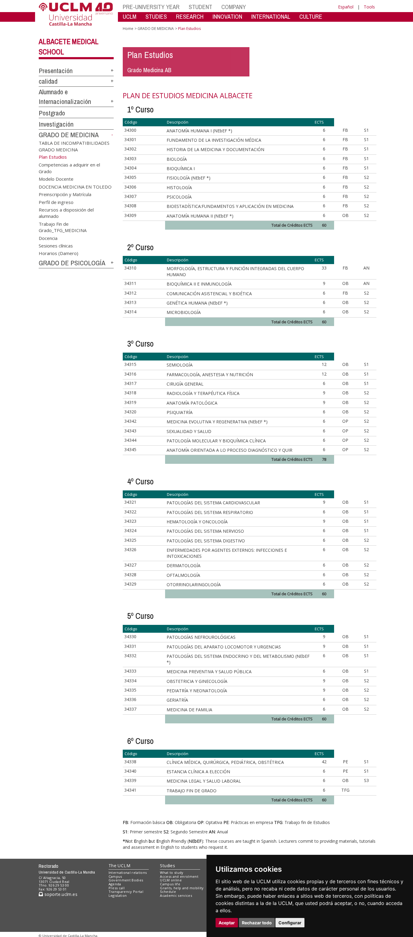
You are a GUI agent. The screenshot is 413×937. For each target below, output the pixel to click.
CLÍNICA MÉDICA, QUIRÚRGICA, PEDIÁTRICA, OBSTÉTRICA (225, 762)
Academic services (176, 895)
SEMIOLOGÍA (180, 365)
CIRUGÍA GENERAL (185, 384)
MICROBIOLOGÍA (184, 312)
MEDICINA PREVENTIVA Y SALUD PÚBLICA (209, 671)
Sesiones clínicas (56, 246)
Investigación (56, 124)
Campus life (170, 884)
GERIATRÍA (177, 700)
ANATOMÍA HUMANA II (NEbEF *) (200, 216)
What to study (171, 872)
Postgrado (52, 113)
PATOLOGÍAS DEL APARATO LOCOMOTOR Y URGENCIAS (224, 647)
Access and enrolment (179, 876)
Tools (369, 7)
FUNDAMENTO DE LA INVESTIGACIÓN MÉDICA (214, 140)
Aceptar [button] (227, 922)
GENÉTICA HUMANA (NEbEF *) (197, 303)
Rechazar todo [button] (257, 922)
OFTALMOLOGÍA (183, 575)
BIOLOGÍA (177, 159)
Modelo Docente (56, 179)
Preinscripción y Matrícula (65, 194)
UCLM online (171, 880)
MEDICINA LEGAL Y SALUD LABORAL (204, 781)
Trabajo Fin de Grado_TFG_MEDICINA (62, 227)
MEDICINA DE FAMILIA (189, 709)
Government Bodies (126, 880)
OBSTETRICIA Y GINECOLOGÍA (197, 681)
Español (345, 7)
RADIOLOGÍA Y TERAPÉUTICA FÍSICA (203, 393)
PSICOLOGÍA (179, 197)
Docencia (48, 238)
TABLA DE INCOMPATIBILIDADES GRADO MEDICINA (74, 146)
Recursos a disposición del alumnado (66, 212)
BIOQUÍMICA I (181, 168)
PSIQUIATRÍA (180, 412)
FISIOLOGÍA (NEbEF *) (188, 178)
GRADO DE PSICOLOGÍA (72, 262)
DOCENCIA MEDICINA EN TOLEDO (75, 186)
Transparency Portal (126, 891)
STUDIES (156, 16)
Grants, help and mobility (181, 888)
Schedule (168, 891)
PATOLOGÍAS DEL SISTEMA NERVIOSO (205, 531)
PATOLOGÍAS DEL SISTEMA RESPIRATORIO (210, 512)
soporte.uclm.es (60, 894)
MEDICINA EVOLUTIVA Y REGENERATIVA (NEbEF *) (217, 422)
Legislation (118, 895)
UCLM (129, 16)
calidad (48, 81)
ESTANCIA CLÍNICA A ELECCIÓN (198, 771)
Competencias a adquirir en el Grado (69, 168)
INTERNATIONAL (270, 16)
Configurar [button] (289, 922)
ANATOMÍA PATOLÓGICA (192, 403)
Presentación (56, 70)
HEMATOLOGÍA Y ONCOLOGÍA (197, 522)
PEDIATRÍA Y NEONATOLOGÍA (197, 690)
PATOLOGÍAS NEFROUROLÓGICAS (201, 637)
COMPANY (233, 7)
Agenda (115, 884)
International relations (128, 872)
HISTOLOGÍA (179, 187)
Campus (115, 876)
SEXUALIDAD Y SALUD (189, 431)
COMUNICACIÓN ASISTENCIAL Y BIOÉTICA (209, 293)
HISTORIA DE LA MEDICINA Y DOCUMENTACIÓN (215, 149)
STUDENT (200, 7)
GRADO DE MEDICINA (69, 134)
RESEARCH (189, 16)
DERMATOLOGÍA (183, 565)
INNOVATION (227, 16)
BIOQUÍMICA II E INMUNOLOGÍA (199, 284)
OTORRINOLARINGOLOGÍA (194, 584)
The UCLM (119, 865)
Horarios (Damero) (58, 253)
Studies (167, 865)
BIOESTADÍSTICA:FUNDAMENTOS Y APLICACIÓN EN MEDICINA (230, 206)
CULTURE (310, 16)
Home (128, 28)
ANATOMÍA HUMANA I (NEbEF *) (199, 131)
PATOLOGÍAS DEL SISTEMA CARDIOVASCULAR (213, 503)
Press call (117, 888)
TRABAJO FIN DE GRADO (191, 790)
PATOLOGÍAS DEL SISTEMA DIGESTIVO (206, 541)
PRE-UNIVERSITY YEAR (151, 7)
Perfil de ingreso (56, 202)
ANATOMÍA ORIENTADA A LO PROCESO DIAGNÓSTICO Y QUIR (229, 450)
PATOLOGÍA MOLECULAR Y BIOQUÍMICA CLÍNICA (216, 441)
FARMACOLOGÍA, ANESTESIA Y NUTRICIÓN (210, 374)
